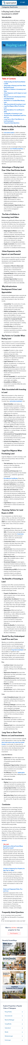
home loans (20, 534)
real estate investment (16, 401)
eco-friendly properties (16, 148)
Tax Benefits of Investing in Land (13, 113)
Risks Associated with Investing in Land (15, 104)
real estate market (9, 132)
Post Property (14, 933)
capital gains (21, 772)
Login (22, 2)
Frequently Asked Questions (11, 123)
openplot (4, 840)
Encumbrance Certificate (10, 478)
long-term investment (17, 650)
